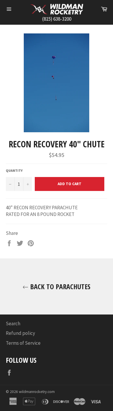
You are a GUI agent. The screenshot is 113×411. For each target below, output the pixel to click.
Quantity (14, 170)
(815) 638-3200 (56, 19)
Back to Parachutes (59, 286)
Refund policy (20, 333)
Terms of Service (23, 343)
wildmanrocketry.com (37, 391)
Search (13, 323)
